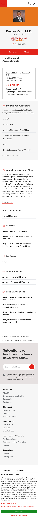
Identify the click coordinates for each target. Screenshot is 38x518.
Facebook (20, 471)
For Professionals (10, 439)
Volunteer (7, 428)
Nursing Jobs (8, 456)
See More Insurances (10, 156)
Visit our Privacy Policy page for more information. (17, 506)
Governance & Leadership (13, 396)
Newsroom (7, 413)
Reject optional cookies (19, 515)
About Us (6, 393)
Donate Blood (8, 431)
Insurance (13, 52)
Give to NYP (8, 425)
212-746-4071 (20, 44)
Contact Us (7, 402)
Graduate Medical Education (14, 442)
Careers (6, 453)
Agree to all (19, 511)
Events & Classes (10, 416)
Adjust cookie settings (8, 503)
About (26, 52)
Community (7, 399)
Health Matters (9, 410)
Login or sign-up (12, 92)
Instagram (7, 471)
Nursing (6, 445)
